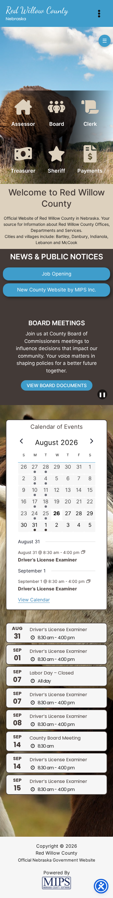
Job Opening (56, 274)
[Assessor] (23, 114)
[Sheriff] (56, 160)
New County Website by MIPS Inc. (56, 290)
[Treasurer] (23, 160)
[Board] (56, 114)
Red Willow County (37, 10)
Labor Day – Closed (52, 673)
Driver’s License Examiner (47, 560)
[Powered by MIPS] (56, 883)
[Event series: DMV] (83, 552)
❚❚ (102, 394)
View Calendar (34, 600)
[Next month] (91, 440)
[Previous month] (21, 440)
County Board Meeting (55, 738)
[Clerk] (90, 114)
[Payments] (90, 160)
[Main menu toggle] (99, 13)
